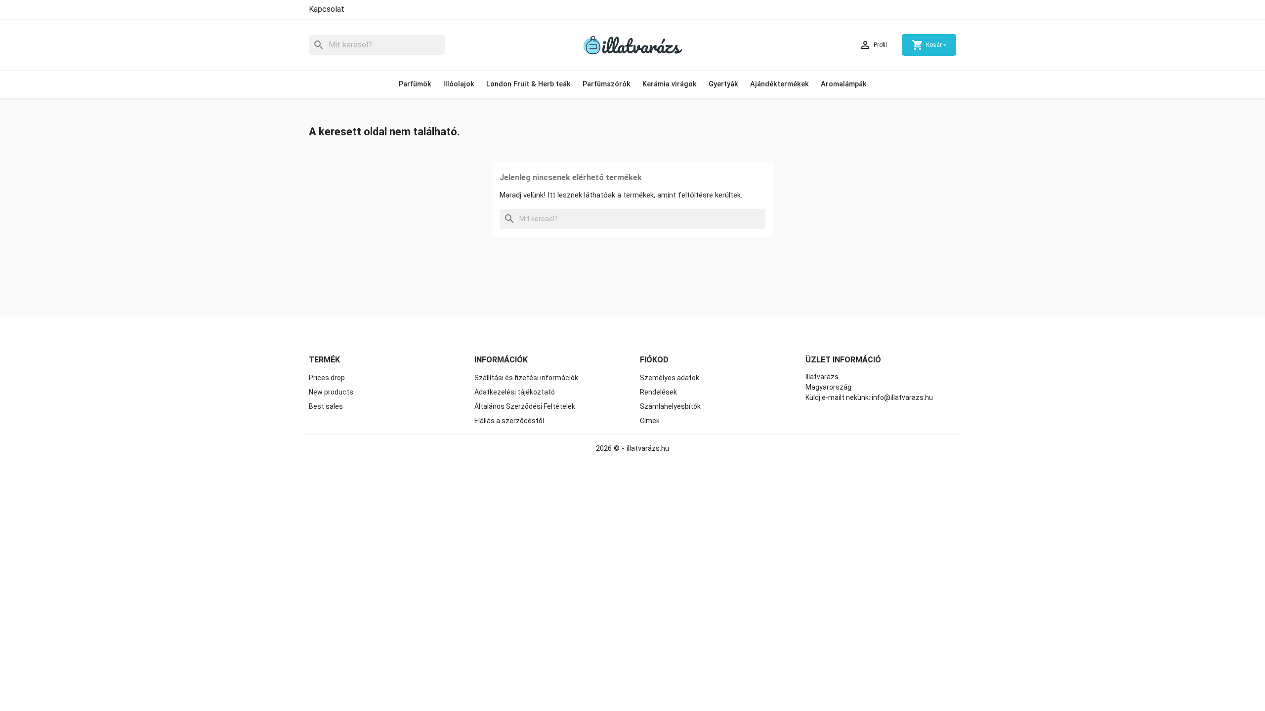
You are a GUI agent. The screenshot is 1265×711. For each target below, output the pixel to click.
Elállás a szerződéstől (509, 421)
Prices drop (327, 378)
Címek (650, 421)
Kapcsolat (326, 9)
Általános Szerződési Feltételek (524, 406)
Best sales (326, 406)
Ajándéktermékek (779, 84)
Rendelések (658, 392)
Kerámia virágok (669, 84)
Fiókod (654, 359)
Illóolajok (458, 84)
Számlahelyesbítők (670, 406)
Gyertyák (723, 84)
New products (331, 392)
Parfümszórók (607, 84)
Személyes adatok (669, 378)
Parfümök (415, 84)
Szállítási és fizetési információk (526, 378)
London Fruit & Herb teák (528, 84)
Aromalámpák (844, 84)
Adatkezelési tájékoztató (514, 392)
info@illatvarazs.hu (902, 397)
